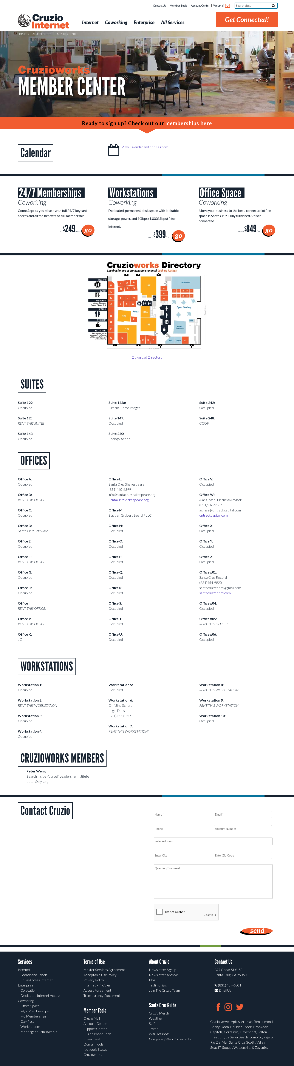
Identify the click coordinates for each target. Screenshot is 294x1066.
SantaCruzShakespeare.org (128, 500)
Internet (24, 970)
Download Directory (147, 357)
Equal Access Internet (36, 980)
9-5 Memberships (33, 1016)
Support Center (95, 1029)
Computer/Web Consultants (170, 1039)
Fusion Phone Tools (97, 1034)
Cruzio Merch (159, 1013)
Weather (155, 1018)
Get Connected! (247, 19)
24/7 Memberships (34, 1011)
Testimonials (158, 985)
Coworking (26, 1001)
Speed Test (92, 1039)
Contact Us (159, 5)
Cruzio (50, 22)
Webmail (219, 5)
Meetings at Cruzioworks (38, 1032)
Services (25, 962)
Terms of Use (94, 962)
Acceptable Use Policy (100, 975)
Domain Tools (93, 1044)
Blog (152, 980)
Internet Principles (97, 985)
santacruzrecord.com (215, 593)
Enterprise (26, 985)
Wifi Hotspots (159, 1034)
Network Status (95, 1049)
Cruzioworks (93, 1054)
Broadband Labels (33, 975)
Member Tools (178, 5)
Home (22, 34)
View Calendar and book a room (145, 147)
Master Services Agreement (104, 970)
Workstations (30, 1026)
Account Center (200, 5)
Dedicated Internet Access (40, 995)
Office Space (30, 1006)
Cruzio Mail (92, 1018)
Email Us (224, 990)
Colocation (28, 990)
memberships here (188, 123)
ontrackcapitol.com (213, 515)
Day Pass (27, 1021)
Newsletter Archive (163, 975)
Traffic (153, 1029)
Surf (152, 1023)
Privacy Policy (94, 980)
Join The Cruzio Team (164, 990)
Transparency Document (102, 995)
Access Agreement (97, 990)
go (88, 229)
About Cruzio (159, 962)
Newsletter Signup (162, 970)
